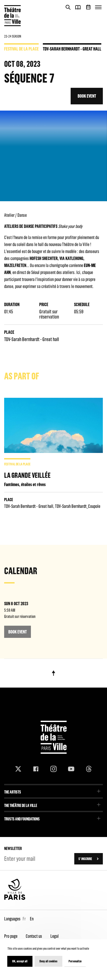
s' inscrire (85, 859)
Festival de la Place (21, 48)
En (32, 918)
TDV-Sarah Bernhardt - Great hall (72, 48)
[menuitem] (53, 790)
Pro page (10, 936)
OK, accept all (20, 961)
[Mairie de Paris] (14, 899)
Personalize (75, 961)
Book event (87, 96)
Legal (54, 936)
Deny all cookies (48, 961)
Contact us (34, 936)
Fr (24, 918)
